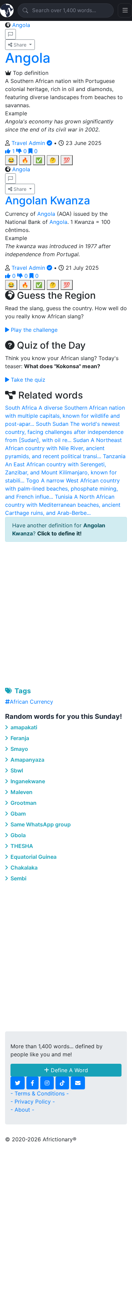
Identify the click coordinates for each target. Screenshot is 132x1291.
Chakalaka (23, 867)
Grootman (23, 802)
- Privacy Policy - (32, 1101)
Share (20, 45)
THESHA (21, 846)
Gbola (17, 835)
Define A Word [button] (68, 1070)
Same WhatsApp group (40, 824)
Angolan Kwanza (47, 200)
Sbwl (16, 770)
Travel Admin (29, 143)
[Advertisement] (66, 613)
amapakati (23, 727)
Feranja (19, 738)
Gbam (17, 813)
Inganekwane (27, 781)
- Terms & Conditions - (39, 1093)
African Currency (31, 701)
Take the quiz (27, 379)
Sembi (17, 878)
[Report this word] (10, 34)
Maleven (20, 792)
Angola (21, 25)
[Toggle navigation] (125, 10)
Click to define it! (59, 533)
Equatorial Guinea (33, 856)
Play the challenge (33, 329)
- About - (22, 1109)
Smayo (18, 748)
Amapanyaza (26, 759)
